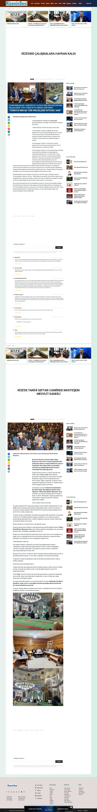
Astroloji (80, 794)
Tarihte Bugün (67, 795)
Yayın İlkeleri (9, 798)
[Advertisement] (48, 40)
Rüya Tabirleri (82, 792)
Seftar (44, 461)
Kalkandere (41, 459)
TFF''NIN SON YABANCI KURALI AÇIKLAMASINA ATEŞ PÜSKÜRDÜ (80, 105)
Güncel (51, 803)
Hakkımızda (9, 796)
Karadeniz (37, 3)
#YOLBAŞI (27, 730)
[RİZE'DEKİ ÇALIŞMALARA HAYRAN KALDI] (35, 97)
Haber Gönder (21, 799)
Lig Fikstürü (66, 794)
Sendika (74, 3)
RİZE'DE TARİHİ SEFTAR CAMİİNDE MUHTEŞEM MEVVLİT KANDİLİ (79, 196)
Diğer (80, 3)
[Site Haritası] (22, 791)
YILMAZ (51, 120)
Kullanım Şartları (21, 796)
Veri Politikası (9, 799)
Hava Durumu (67, 788)
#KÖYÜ (31, 730)
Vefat (60, 3)
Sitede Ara (81, 788)
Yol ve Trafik (67, 789)
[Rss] (20, 791)
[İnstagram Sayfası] (12, 791)
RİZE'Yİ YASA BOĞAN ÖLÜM (80, 161)
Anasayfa (9, 8)
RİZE (55, 120)
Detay (80, 810)
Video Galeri (40, 787)
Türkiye (43, 3)
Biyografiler (81, 791)
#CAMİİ (41, 730)
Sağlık (64, 3)
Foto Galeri (39, 785)
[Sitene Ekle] (25, 791)
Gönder (59, 247)
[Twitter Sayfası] (10, 791)
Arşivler (39, 793)
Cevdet (49, 130)
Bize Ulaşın (39, 798)
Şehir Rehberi (67, 800)
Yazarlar (39, 790)
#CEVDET (27, 216)
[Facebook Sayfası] (7, 791)
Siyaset (48, 3)
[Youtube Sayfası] (15, 791)
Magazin (69, 3)
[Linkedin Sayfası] (17, 791)
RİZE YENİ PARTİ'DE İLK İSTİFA (81, 167)
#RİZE (14, 216)
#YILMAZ (33, 216)
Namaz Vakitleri (67, 791)
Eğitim (52, 3)
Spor (56, 3)
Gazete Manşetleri (68, 802)
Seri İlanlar (66, 799)
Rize (32, 3)
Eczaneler (66, 792)
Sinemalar (66, 797)
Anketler (81, 789)
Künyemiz (39, 795)
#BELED (18, 216)
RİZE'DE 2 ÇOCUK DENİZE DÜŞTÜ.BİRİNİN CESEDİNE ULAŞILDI (80, 190)
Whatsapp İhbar (21, 798)
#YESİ (22, 216)
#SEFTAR (36, 730)
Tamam (86, 810)
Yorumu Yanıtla (18, 263)
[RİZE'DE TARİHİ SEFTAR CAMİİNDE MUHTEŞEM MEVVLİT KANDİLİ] (35, 436)
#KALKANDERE (20, 730)
